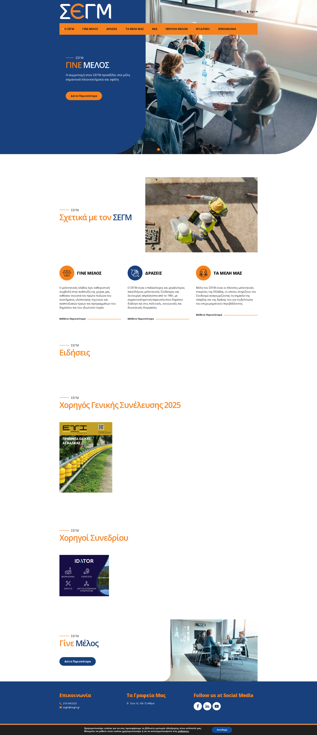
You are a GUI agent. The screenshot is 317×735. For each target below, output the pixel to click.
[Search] (234, 11)
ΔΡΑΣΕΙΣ (111, 29)
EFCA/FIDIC (203, 29)
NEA (154, 29)
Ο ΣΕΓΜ (69, 29)
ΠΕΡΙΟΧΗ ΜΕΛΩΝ (177, 29)
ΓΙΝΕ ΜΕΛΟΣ (90, 29)
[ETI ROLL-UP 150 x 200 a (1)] (85, 457)
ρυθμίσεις (183, 731)
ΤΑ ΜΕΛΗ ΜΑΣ (134, 29)
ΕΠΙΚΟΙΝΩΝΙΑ (227, 29)
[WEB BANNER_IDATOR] (84, 575)
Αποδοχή (222, 729)
